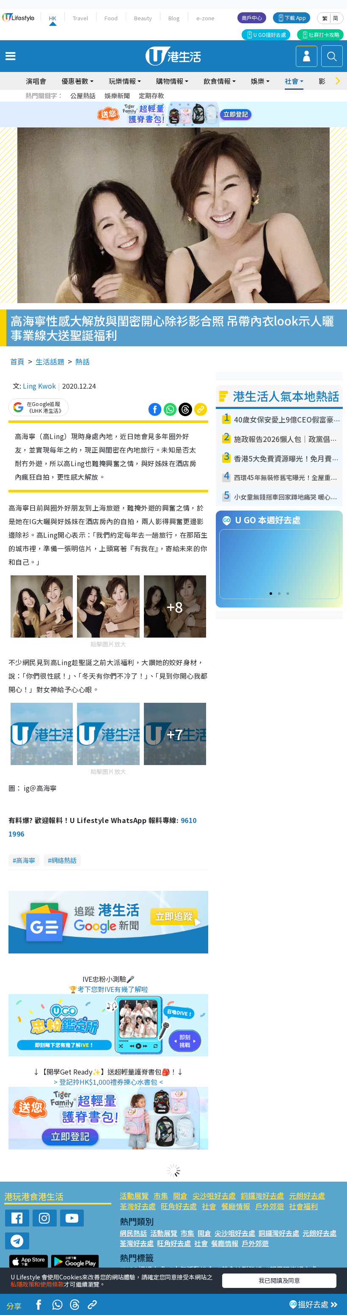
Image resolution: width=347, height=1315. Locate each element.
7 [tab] (154, 115)
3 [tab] (171, 104)
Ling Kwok (39, 386)
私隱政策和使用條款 (37, 1284)
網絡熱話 (64, 860)
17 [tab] (192, 125)
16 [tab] (184, 125)
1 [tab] (154, 104)
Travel (80, 18)
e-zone (205, 18)
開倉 (180, 1195)
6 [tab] (197, 104)
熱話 (82, 361)
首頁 (17, 361)
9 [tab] (171, 115)
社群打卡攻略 (324, 34)
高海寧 (25, 860)
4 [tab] (180, 104)
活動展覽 (134, 1195)
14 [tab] (167, 125)
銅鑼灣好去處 (262, 1195)
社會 (209, 1206)
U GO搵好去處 (269, 34)
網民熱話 (133, 1233)
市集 (161, 1195)
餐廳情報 (235, 1206)
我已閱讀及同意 (279, 1280)
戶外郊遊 (269, 1206)
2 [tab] (163, 104)
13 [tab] (158, 125)
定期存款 (151, 95)
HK (52, 18)
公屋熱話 (83, 95)
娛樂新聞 (117, 95)
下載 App (295, 17)
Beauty (143, 18)
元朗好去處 (307, 1195)
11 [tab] (188, 115)
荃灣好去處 (138, 1206)
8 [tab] (163, 115)
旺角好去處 (179, 1206)
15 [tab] (175, 125)
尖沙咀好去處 (214, 1195)
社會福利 (303, 1206)
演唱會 (36, 81)
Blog (174, 18)
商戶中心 (252, 17)
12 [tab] (197, 115)
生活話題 (50, 361)
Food (111, 18)
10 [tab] (180, 115)
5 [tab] (188, 104)
